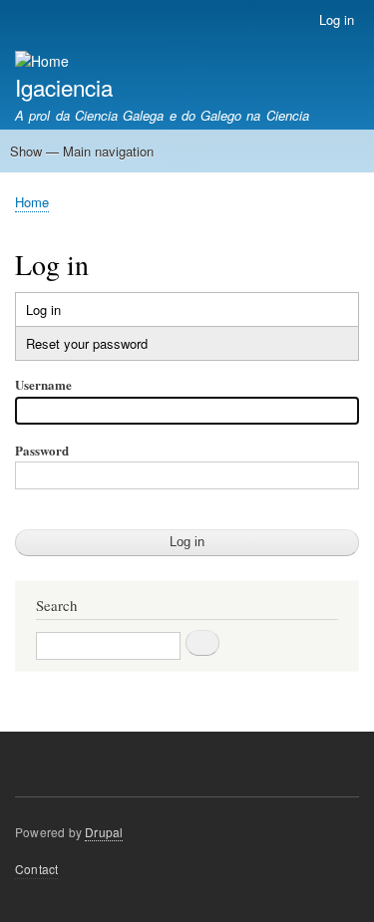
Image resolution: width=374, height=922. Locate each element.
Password (42, 450)
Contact (36, 868)
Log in (336, 19)
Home (32, 201)
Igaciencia (64, 87)
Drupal (104, 831)
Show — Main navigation (82, 151)
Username (43, 384)
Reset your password (87, 343)
